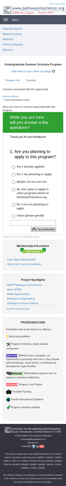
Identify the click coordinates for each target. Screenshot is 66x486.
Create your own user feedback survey (21, 237)
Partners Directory (13, 44)
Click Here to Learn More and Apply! (31, 71)
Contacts (31, 80)
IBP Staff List (33, 442)
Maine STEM (14, 289)
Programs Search (12, 28)
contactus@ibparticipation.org (33, 439)
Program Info (12, 80)
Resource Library (12, 34)
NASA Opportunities (18, 294)
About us (7, 49)
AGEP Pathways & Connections (24, 285)
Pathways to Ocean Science (22, 303)
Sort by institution (11, 96)
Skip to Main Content (57, 3)
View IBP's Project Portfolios (18, 308)
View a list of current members (24, 264)
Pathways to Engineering (21, 298)
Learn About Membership (21, 259)
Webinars (8, 39)
